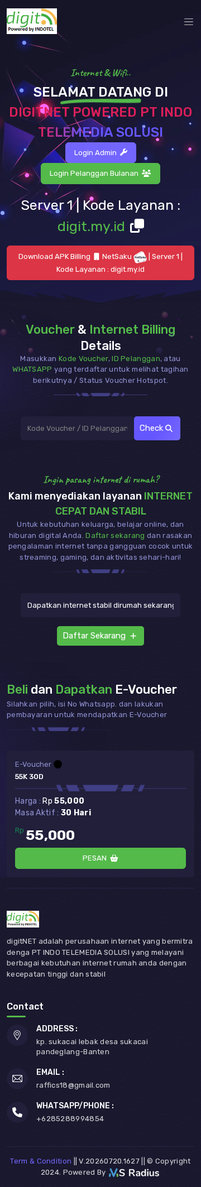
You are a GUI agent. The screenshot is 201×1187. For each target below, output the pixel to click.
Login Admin (97, 152)
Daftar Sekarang (94, 636)
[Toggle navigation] (188, 21)
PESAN (96, 858)
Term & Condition (40, 1161)
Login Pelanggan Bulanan (96, 173)
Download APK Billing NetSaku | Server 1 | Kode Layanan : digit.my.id (100, 262)
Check (152, 428)
